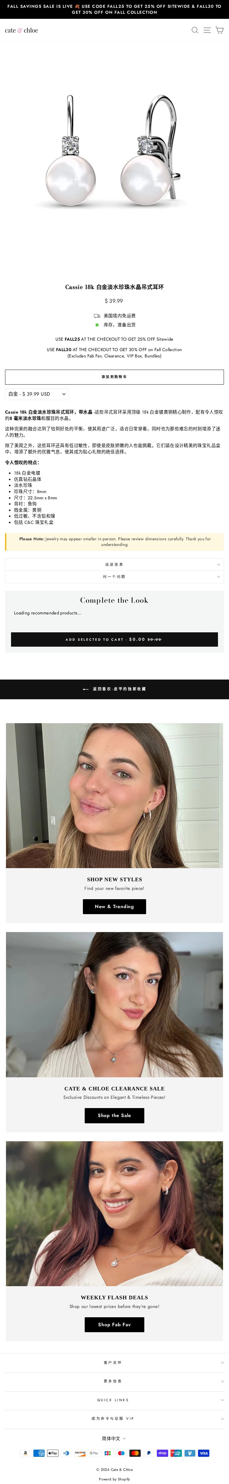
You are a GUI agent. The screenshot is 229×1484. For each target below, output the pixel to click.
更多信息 (113, 1381)
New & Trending (114, 906)
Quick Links (113, 1399)
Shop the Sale (114, 1115)
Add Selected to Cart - (114, 639)
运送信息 (114, 564)
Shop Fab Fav (114, 1324)
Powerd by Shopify (114, 1479)
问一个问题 (114, 576)
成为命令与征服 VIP (113, 1418)
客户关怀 (113, 1362)
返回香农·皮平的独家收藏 (119, 688)
